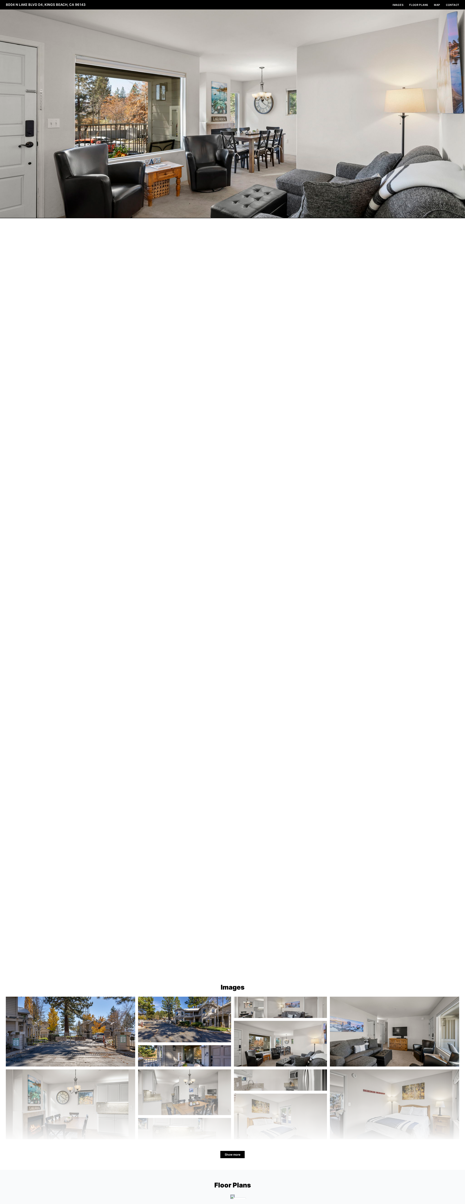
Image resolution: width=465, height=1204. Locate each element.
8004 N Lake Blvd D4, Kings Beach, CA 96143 (46, 5)
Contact (452, 4)
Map (437, 4)
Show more (232, 1154)
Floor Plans (418, 4)
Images (398, 4)
